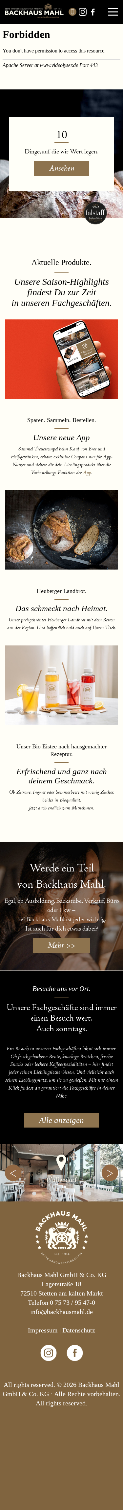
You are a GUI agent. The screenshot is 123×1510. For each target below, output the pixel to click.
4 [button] (62, 1194)
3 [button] (52, 1194)
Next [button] (110, 1172)
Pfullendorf (61, 1179)
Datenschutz (78, 1330)
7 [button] (89, 1194)
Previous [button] (13, 1172)
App (87, 473)
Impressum (43, 1330)
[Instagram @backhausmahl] (48, 1375)
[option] (61, 1172)
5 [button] (71, 1194)
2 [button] (43, 1194)
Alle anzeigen (61, 1120)
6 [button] (80, 1194)
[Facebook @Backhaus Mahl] (74, 1375)
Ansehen (61, 168)
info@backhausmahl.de (61, 1311)
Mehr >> (61, 945)
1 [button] (34, 1194)
